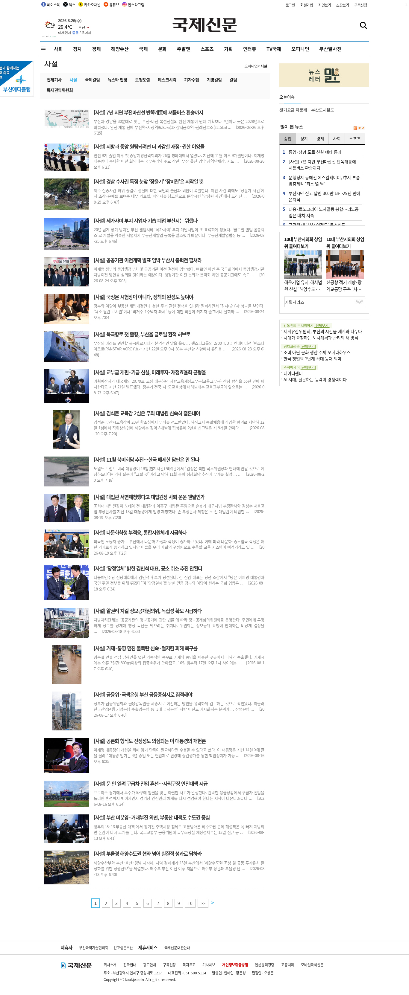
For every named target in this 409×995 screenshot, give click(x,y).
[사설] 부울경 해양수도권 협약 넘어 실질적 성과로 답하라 (148, 853)
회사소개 (110, 964)
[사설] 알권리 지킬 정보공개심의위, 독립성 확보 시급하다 (148, 610)
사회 (58, 48)
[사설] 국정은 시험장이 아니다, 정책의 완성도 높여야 (143, 296)
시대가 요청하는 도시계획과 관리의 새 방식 (321, 338)
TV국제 (273, 48)
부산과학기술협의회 (93, 947)
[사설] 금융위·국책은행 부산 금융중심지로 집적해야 (143, 694)
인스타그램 (136, 4)
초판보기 (342, 4)
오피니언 (300, 48)
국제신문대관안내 (177, 947)
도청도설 (142, 80)
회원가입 (306, 4)
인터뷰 (249, 48)
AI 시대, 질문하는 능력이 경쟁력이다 (315, 379)
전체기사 (54, 80)
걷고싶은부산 (123, 947)
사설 (73, 80)
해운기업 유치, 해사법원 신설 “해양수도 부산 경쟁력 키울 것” (303, 289)
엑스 (72, 4)
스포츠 (207, 48)
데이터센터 (293, 373)
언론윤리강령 (264, 964)
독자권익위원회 (60, 90)
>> (203, 903)
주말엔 (183, 48)
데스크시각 (167, 80)
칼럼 (233, 80)
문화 (162, 48)
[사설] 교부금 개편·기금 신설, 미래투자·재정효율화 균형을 (150, 372)
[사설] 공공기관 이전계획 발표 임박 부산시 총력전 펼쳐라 (148, 260)
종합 (288, 138)
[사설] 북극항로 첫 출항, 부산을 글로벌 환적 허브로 (142, 334)
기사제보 (208, 964)
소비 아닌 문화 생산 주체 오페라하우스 (317, 352)
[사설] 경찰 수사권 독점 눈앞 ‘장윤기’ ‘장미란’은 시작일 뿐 (148, 181)
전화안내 (129, 964)
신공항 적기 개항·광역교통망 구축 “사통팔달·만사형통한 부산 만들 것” (343, 292)
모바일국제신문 (312, 964)
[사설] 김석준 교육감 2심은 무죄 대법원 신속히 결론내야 (147, 413)
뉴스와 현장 (118, 80)
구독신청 (360, 4)
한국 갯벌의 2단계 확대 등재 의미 (312, 358)
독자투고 (189, 964)
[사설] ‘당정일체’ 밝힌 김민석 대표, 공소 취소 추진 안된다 (148, 568)
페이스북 (53, 4)
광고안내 (149, 964)
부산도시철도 (322, 110)
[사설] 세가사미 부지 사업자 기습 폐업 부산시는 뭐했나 (145, 220)
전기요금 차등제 (293, 110)
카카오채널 (92, 4)
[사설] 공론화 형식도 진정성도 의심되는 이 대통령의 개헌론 (150, 740)
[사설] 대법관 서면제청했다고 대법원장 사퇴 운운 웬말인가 (149, 496)
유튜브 (114, 4)
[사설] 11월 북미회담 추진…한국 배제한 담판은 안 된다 (146, 459)
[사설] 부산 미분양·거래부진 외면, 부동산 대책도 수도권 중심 (152, 817)
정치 (77, 48)
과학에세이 (300, 367)
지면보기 (324, 4)
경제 (96, 48)
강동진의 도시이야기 (307, 325)
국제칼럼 (92, 80)
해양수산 (120, 48)
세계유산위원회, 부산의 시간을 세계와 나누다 (323, 331)
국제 (143, 48)
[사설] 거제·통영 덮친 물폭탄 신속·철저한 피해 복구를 (145, 648)
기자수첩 (191, 80)
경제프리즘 (300, 346)
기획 (228, 48)
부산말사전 (330, 48)
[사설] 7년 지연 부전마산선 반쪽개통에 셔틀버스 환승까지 (148, 112)
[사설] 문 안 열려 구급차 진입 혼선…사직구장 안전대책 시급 (150, 783)
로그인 (290, 4)
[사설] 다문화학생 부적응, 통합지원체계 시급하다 (140, 532)
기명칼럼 (214, 80)
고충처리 (287, 964)
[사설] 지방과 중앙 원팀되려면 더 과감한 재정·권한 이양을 (149, 146)
